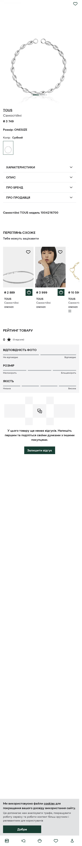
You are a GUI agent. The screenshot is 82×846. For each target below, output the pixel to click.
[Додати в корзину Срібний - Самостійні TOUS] (29, 292)
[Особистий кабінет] (72, 841)
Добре (22, 829)
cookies (49, 803)
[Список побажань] (56, 841)
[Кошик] (39, 841)
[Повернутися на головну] (7, 841)
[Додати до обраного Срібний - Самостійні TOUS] (28, 252)
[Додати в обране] (75, 4)
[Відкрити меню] (23, 841)
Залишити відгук (39, 450)
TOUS (7, 110)
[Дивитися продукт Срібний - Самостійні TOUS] (18, 267)
